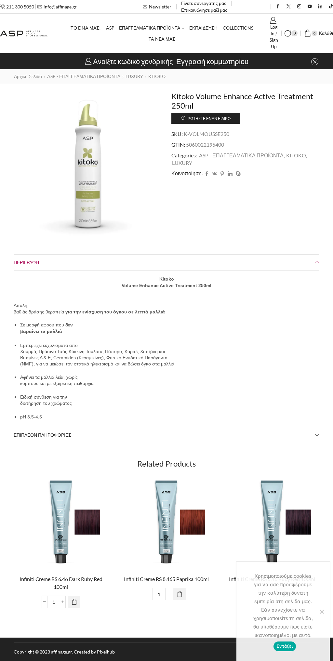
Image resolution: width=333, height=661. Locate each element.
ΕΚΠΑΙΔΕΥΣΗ (203, 28)
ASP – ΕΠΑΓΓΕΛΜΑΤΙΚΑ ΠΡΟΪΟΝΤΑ (143, 28)
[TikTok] (331, 6)
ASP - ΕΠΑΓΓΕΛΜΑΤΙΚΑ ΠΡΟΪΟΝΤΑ (83, 76)
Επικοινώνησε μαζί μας (204, 10)
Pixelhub (106, 651)
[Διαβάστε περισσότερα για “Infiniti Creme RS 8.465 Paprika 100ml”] (179, 594)
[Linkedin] (320, 6)
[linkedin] (230, 174)
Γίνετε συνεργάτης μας (203, 3)
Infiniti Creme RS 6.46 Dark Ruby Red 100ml (61, 583)
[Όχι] (321, 611)
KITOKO (157, 76)
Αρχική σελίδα (28, 76)
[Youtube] (310, 6)
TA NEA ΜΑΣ (162, 39)
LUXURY (134, 76)
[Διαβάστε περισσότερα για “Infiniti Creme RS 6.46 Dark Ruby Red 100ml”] (74, 602)
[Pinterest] (222, 174)
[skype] (237, 174)
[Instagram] (299, 6)
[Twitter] (288, 6)
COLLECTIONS (238, 28)
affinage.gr (61, 651)
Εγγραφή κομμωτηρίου (212, 61)
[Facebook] (278, 6)
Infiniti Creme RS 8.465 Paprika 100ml (166, 579)
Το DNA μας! (86, 28)
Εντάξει (285, 646)
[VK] (215, 174)
